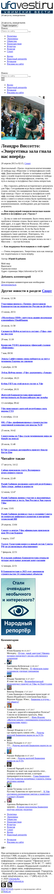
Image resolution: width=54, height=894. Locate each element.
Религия (11, 49)
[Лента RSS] (9, 886)
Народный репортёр (17, 59)
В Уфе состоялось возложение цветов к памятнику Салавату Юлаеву (28, 794)
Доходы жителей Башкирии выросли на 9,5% (25, 733)
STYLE (7, 889)
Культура (11, 46)
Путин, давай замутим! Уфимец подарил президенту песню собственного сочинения (28, 656)
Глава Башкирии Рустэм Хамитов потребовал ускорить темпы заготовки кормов (29, 778)
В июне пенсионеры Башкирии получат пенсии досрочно (27, 808)
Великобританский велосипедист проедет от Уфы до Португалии (29, 682)
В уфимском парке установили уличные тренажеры (28, 669)
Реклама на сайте (15, 64)
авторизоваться (8, 285)
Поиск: (4, 28)
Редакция (11, 61)
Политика (12, 36)
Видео (10, 56)
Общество (12, 41)
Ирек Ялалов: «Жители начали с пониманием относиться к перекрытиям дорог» (29, 720)
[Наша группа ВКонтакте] (3, 886)
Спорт (10, 51)
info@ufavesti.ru (16, 881)
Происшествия (14, 44)
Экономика (12, 38)
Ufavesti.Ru (14, 878)
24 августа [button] (6, 15)
